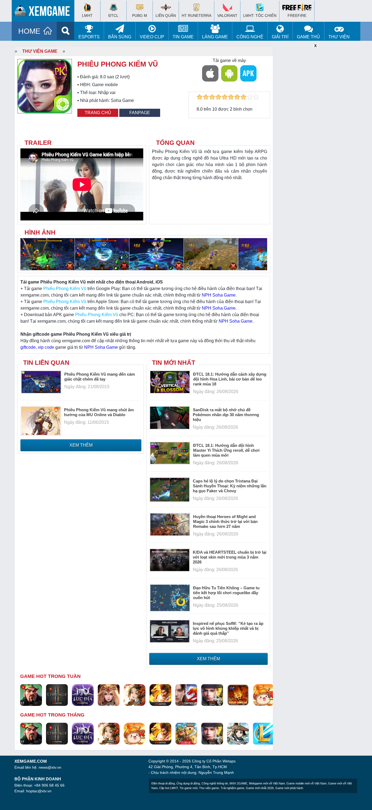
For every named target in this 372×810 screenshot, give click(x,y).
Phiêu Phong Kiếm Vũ (64, 288)
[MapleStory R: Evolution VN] (264, 694)
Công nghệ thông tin (215, 783)
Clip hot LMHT (168, 788)
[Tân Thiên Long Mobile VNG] (160, 694)
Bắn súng (119, 37)
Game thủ (308, 37)
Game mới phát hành (289, 788)
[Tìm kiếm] (65, 31)
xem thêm (81, 445)
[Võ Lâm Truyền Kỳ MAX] (212, 694)
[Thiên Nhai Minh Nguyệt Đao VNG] (134, 694)
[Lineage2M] (57, 694)
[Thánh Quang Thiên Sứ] (109, 694)
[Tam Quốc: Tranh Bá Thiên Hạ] (31, 694)
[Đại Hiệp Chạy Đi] (238, 733)
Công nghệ (249, 37)
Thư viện (339, 37)
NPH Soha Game (219, 295)
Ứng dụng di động (188, 783)
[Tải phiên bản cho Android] (229, 73)
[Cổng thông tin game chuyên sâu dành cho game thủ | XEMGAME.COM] (44, 12)
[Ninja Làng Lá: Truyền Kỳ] (238, 694)
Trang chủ (98, 112)
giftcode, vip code (37, 347)
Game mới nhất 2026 (260, 788)
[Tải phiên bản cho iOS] (210, 73)
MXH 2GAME (238, 783)
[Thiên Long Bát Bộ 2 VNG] (186, 694)
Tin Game (183, 37)
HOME (29, 31)
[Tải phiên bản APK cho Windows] (248, 73)
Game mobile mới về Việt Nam (306, 783)
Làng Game (215, 37)
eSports (89, 37)
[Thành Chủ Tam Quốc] (186, 733)
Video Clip (152, 37)
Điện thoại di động (163, 783)
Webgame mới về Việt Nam (267, 783)
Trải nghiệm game (232, 788)
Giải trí (280, 37)
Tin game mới (188, 788)
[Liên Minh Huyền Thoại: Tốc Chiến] (264, 733)
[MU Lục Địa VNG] (83, 694)
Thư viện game (39, 51)
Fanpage (139, 112)
